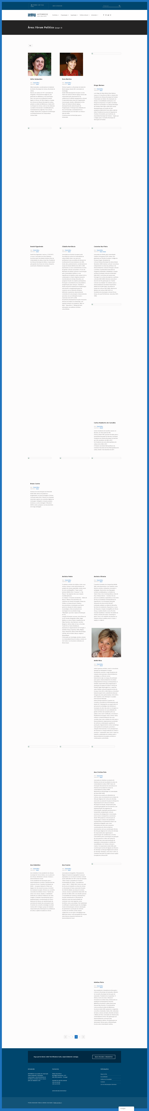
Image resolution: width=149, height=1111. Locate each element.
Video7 (37, 84)
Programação (64, 15)
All (30, 45)
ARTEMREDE (42, 14)
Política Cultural (84, 15)
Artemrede (94, 15)
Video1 (69, 84)
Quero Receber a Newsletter (104, 1057)
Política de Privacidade (106, 1079)
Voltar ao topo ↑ (58, 1102)
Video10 (101, 427)
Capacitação (74, 15)
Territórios (55, 15)
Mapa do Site (104, 1074)
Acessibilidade (104, 1076)
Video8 (101, 665)
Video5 (104, 251)
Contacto (103, 1082)
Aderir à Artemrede (57, 5)
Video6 (101, 987)
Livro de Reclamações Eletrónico (108, 1084)
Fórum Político (36, 82)
